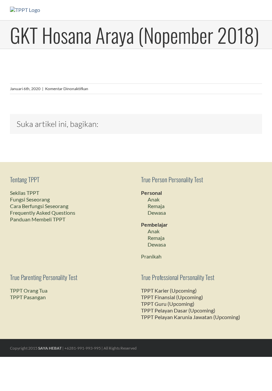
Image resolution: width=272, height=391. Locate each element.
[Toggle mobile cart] (247, 10)
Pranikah (151, 256)
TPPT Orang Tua (28, 290)
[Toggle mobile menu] (259, 10)
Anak (154, 199)
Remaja (156, 206)
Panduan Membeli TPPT (37, 219)
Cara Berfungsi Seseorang (39, 206)
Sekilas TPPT (24, 193)
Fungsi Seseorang (30, 199)
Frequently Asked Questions (42, 212)
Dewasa (157, 212)
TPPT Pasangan (28, 297)
